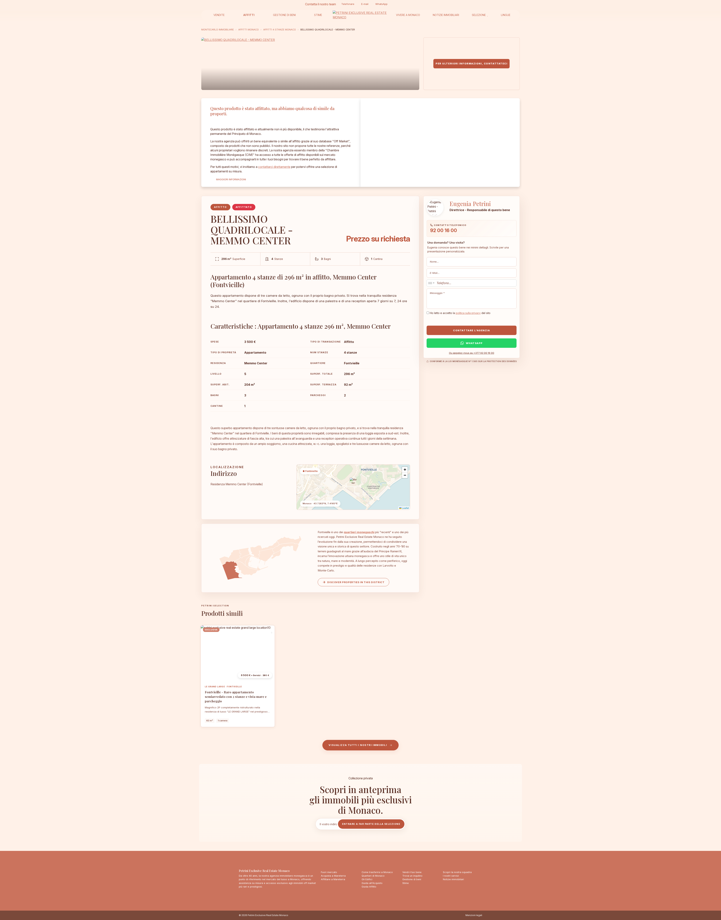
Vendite (219, 15)
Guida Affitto (369, 886)
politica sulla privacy (468, 313)
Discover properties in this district (355, 582)
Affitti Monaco (248, 29)
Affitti (248, 15)
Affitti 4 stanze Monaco (279, 29)
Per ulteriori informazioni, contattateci (471, 63)
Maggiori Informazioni (231, 179)
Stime (318, 15)
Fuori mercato (329, 872)
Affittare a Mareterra (333, 879)
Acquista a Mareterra (333, 875)
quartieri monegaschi (359, 532)
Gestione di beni (284, 15)
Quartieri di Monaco (373, 875)
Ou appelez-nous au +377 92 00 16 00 (471, 352)
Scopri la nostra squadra (457, 872)
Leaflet (405, 507)
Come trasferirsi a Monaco (377, 872)
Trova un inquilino (412, 875)
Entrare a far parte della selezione (371, 824)
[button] (353, 482)
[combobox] (431, 283)
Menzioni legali (473, 915)
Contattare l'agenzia (471, 330)
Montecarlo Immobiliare (217, 29)
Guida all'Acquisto (372, 883)
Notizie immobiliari (446, 15)
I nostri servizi (451, 875)
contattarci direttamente (274, 167)
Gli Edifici (367, 879)
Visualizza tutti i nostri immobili (358, 744)
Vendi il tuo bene (412, 872)
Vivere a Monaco (408, 15)
